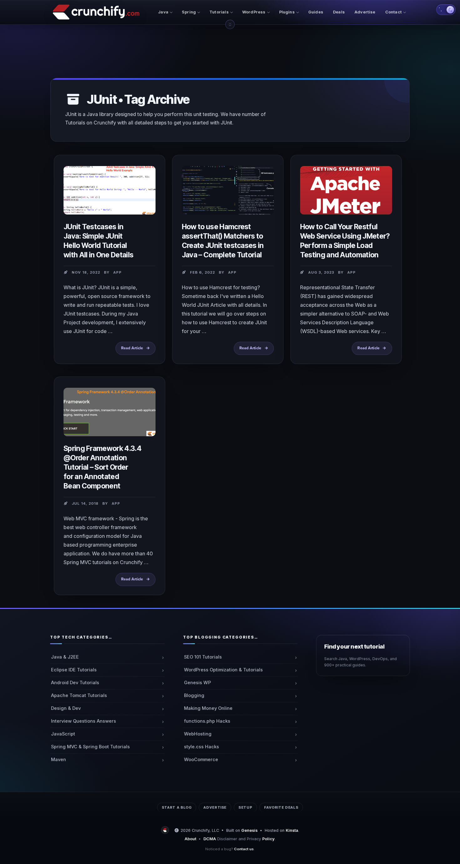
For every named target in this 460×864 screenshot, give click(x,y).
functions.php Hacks (207, 721)
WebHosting (198, 734)
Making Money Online (208, 708)
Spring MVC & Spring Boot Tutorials (90, 747)
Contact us (244, 849)
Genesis (249, 830)
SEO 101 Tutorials (203, 657)
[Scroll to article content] (230, 24)
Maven (58, 759)
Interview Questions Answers (83, 721)
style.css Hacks (201, 747)
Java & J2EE (65, 657)
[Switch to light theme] (446, 9)
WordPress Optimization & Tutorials (223, 670)
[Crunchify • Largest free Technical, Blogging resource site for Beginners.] (166, 830)
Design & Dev (66, 708)
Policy (268, 838)
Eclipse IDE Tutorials (74, 670)
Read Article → (137, 350)
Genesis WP (197, 682)
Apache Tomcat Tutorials (79, 695)
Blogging (194, 695)
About (190, 838)
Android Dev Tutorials (75, 682)
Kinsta (292, 830)
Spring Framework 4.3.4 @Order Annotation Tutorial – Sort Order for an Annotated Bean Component (102, 467)
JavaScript (63, 734)
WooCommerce (201, 759)
